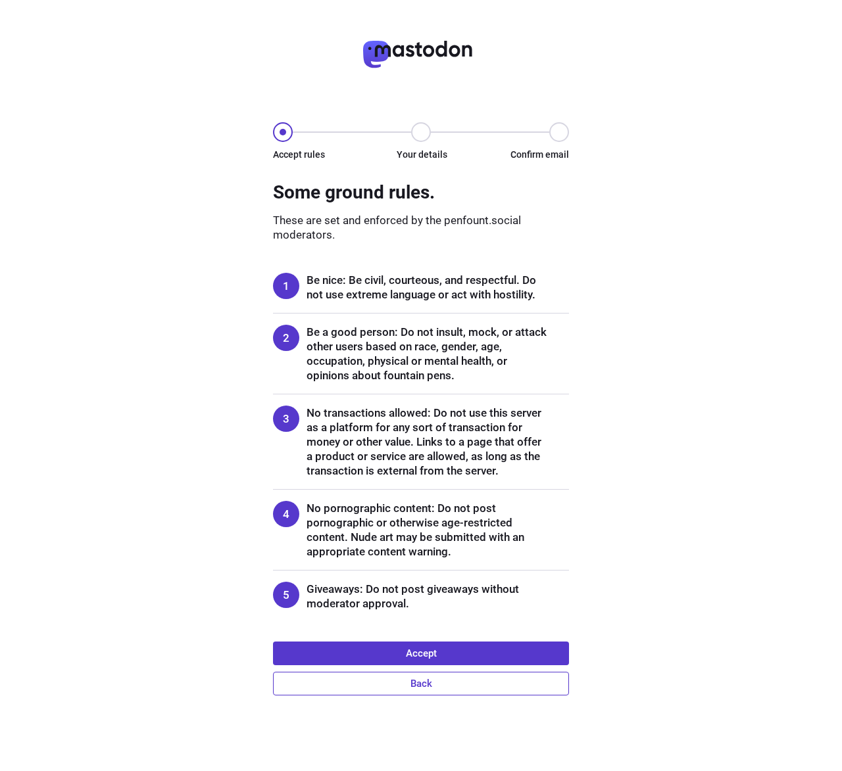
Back (421, 683)
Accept (421, 653)
